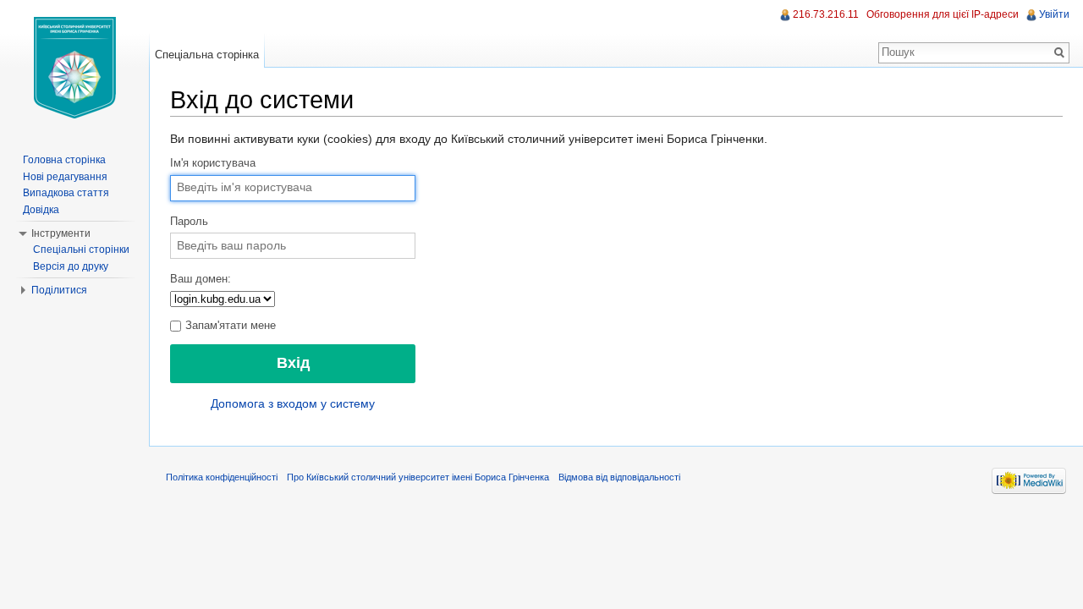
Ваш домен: (200, 279)
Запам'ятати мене (229, 326)
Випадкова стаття (66, 193)
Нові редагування (65, 177)
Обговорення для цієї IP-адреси (942, 14)
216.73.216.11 (826, 14)
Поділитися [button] (59, 290)
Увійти (1054, 14)
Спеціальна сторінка (207, 54)
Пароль (189, 222)
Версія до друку (70, 266)
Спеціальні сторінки (81, 249)
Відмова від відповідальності (619, 477)
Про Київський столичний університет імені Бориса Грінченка (418, 477)
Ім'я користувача (213, 163)
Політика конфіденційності (222, 477)
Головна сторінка (64, 160)
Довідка (41, 210)
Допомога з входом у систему (293, 403)
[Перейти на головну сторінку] (74, 67)
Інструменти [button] (61, 233)
